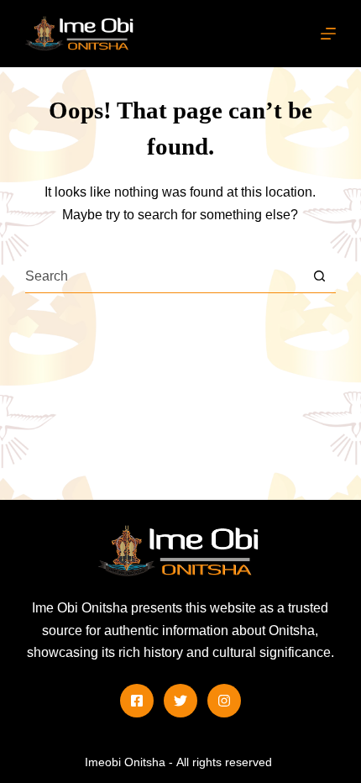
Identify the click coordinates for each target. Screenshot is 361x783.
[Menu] (328, 33)
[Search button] (319, 276)
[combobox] (164, 276)
